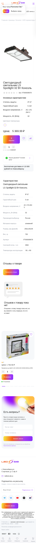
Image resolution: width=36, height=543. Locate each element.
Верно (6, 11)
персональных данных (9, 445)
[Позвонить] (3, 4)
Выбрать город (16, 11)
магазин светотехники (17, 522)
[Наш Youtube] (17, 498)
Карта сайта (5, 529)
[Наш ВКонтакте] (11, 498)
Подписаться (26, 490)
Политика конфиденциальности (12, 526)
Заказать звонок (18, 438)
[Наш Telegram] (4, 498)
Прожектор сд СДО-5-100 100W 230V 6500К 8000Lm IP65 (17, 368)
